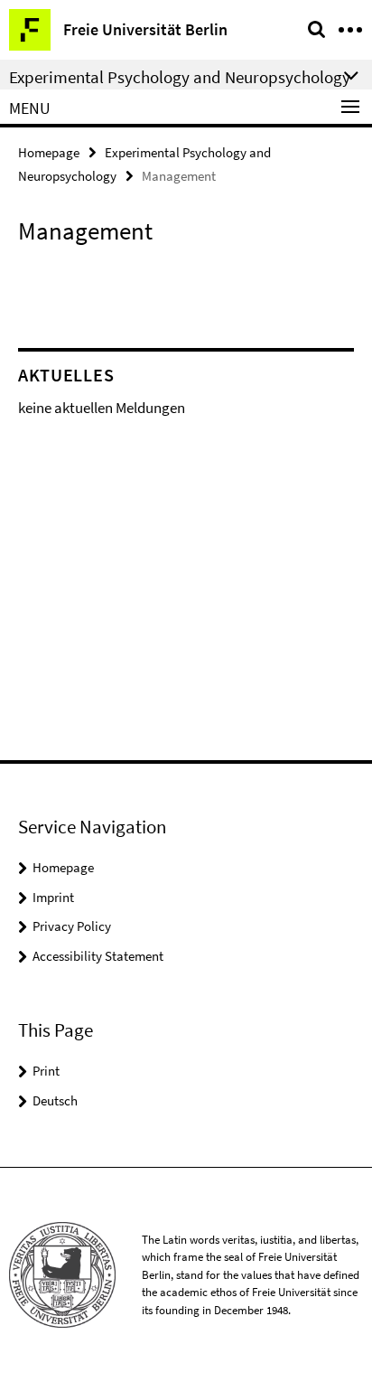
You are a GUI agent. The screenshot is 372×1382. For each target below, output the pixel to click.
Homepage (48, 152)
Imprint (53, 897)
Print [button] (46, 1070)
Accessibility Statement (98, 955)
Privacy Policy (72, 926)
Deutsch (55, 1100)
